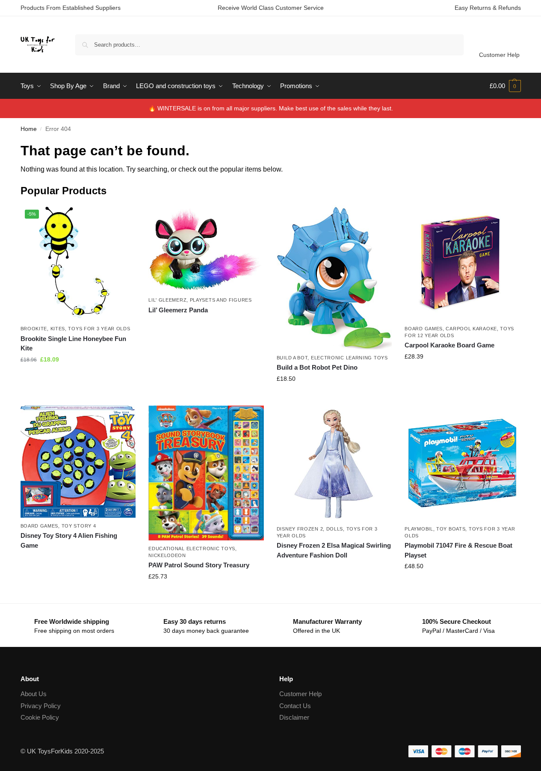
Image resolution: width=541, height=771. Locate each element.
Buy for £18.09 (78, 377)
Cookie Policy (40, 717)
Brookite (34, 328)
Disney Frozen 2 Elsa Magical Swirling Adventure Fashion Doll (334, 550)
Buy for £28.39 (462, 374)
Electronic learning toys (349, 357)
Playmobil (419, 528)
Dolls (334, 528)
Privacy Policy (41, 705)
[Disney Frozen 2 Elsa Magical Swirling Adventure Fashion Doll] (334, 463)
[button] (505, 86)
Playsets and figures (221, 299)
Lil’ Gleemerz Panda (178, 310)
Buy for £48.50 (462, 584)
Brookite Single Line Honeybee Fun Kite (73, 343)
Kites (57, 328)
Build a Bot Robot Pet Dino (317, 367)
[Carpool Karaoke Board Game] (462, 263)
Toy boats (450, 528)
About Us (34, 693)
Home (29, 129)
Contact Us (295, 705)
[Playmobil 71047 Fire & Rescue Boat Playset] (462, 463)
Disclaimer (294, 717)
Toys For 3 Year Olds (99, 328)
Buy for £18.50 (334, 397)
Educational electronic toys (191, 548)
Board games (424, 328)
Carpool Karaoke (471, 328)
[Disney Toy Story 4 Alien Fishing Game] (78, 462)
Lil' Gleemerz (167, 299)
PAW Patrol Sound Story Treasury (198, 565)
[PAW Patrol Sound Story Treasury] (206, 473)
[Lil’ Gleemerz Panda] (206, 248)
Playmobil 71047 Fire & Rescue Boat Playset (458, 550)
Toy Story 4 (79, 525)
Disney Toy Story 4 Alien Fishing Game (69, 540)
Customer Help (499, 54)
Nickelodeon (167, 555)
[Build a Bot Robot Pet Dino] (334, 277)
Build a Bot (292, 357)
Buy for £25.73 (206, 594)
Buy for (206, 325)
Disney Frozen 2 (300, 528)
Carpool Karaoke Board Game (449, 345)
